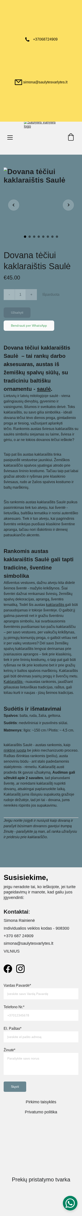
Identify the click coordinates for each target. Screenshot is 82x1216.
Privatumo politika (41, 1112)
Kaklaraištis (13, 682)
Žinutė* (9, 1050)
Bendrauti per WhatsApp (29, 325)
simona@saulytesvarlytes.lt (45, 82)
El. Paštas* (12, 1028)
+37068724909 (45, 39)
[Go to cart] (71, 137)
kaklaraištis (55, 605)
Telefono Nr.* (14, 1007)
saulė (44, 389)
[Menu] (10, 137)
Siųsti (15, 1086)
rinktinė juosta (15, 750)
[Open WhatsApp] (70, 1203)
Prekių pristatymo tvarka (41, 1179)
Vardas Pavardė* (17, 985)
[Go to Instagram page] (20, 968)
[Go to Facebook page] (8, 968)
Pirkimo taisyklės (41, 1102)
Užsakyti (17, 312)
